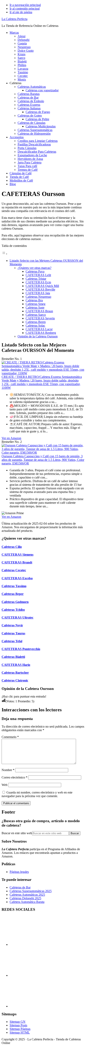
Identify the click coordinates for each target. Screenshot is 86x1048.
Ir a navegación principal (25, 5)
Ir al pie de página (21, 12)
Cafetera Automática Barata (27, 902)
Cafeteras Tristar (36, 278)
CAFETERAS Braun (39, 311)
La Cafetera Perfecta (14, 19)
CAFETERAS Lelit (38, 275)
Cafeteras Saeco (36, 314)
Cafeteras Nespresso (38, 296)
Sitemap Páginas (20, 1029)
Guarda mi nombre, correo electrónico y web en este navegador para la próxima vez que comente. (37, 794)
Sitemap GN (17, 1021)
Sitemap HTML (20, 1032)
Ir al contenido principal (25, 8)
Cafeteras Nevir (12, 625)
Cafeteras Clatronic (15, 680)
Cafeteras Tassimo (14, 586)
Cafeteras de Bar (20, 887)
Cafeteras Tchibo (13, 609)
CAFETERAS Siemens (17, 554)
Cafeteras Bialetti (13, 656)
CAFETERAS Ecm (38, 282)
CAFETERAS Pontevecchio (21, 649)
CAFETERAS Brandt (17, 562)
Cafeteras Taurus (13, 633)
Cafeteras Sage (35, 307)
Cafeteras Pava (35, 271)
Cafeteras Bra (34, 300)
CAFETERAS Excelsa (17, 578)
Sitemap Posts (18, 1025)
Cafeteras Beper (13, 594)
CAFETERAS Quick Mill (42, 286)
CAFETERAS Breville (40, 289)
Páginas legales (19, 871)
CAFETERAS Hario (16, 664)
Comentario (10, 737)
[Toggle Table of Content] (5, 253)
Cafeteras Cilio (12, 546)
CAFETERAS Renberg (41, 332)
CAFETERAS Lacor (39, 329)
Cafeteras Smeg (35, 304)
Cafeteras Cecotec (14, 570)
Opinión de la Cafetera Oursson (38, 336)
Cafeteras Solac (35, 325)
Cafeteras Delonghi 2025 (25, 898)
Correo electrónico (14, 777)
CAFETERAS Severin (40, 318)
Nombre (8, 770)
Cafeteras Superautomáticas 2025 (31, 891)
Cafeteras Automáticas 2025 (27, 894)
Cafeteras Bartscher (15, 672)
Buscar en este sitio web (17, 833)
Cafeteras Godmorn (15, 602)
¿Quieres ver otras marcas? (34, 268)
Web (4, 785)
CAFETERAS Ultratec (17, 617)
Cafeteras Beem (36, 322)
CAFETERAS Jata (38, 293)
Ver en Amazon (11, 438)
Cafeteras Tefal (12, 641)
